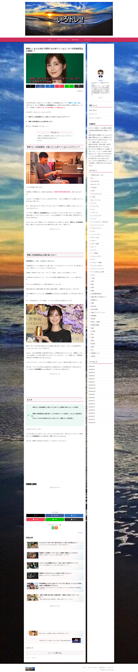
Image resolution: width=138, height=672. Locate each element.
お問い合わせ (93, 110)
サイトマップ (93, 114)
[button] (79, 86)
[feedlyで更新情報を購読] (53, 527)
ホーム (84, 667)
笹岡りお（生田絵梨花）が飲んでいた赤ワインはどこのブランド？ (55, 135)
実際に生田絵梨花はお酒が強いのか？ (48, 138)
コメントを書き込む (54, 653)
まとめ (40, 140)
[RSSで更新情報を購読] (56, 527)
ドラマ (34, 484)
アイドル (29, 484)
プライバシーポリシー (95, 118)
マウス (100, 80)
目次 (52, 132)
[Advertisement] (55, 96)
